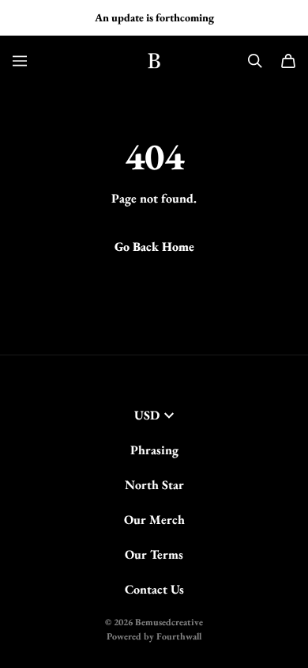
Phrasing (154, 450)
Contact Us (154, 589)
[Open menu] (20, 61)
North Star (154, 484)
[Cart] (288, 61)
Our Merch (154, 519)
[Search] (255, 61)
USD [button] (147, 415)
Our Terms (154, 554)
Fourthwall (178, 636)
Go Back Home (154, 246)
